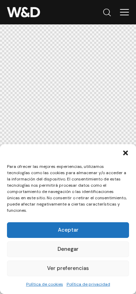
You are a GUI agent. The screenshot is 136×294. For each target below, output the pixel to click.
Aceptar (68, 229)
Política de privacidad (88, 284)
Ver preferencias (68, 268)
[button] (125, 152)
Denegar (68, 249)
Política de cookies (44, 284)
